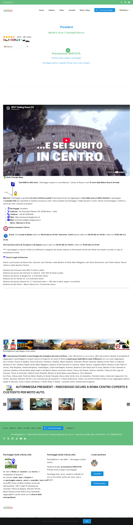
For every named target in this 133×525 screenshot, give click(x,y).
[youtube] (129, 2)
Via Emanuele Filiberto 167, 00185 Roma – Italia (38, 211)
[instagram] (125, 2)
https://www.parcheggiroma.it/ (27, 217)
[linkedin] (25, 439)
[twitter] (8, 439)
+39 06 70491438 (25, 214)
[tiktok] (17, 439)
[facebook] (121, 2)
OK (87, 521)
